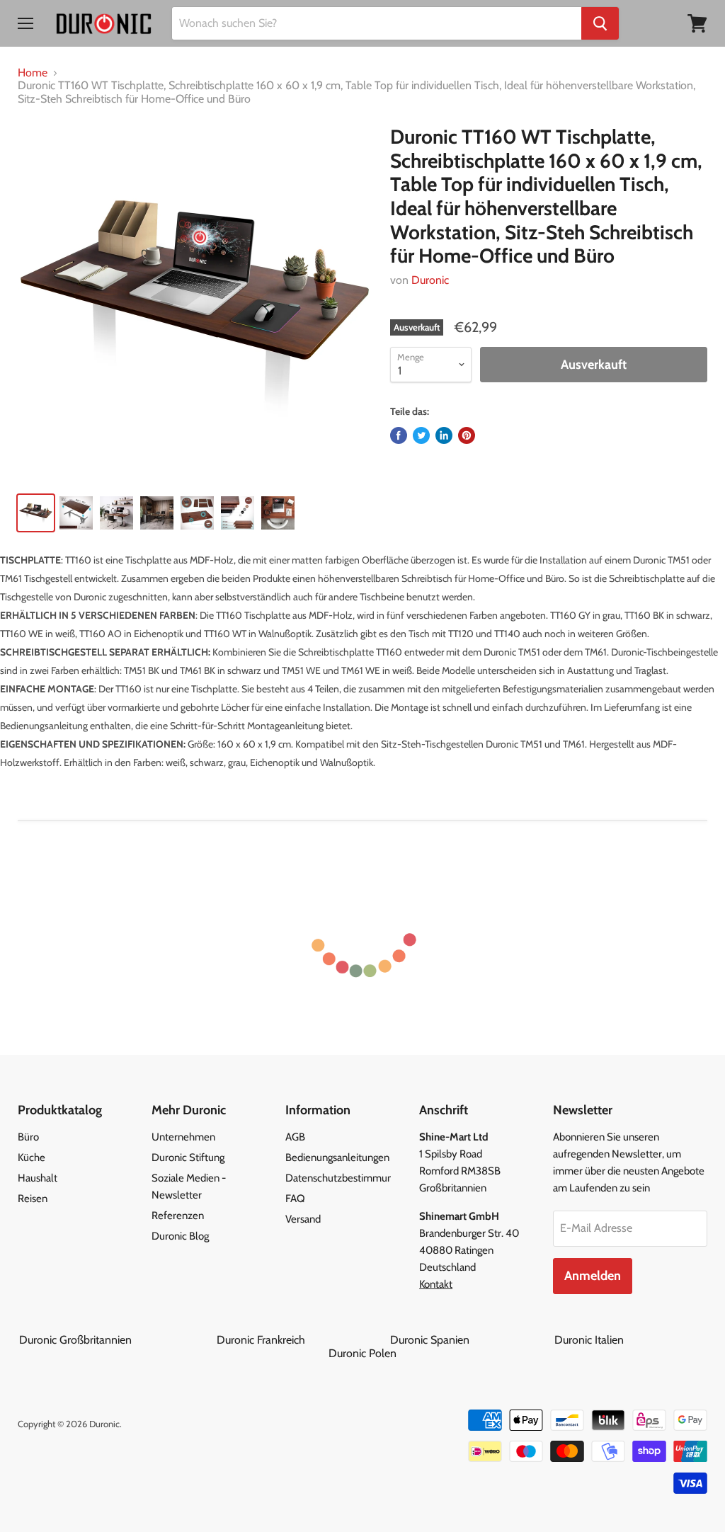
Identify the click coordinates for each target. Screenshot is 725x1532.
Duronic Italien (630, 1340)
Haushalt (37, 1178)
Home (32, 73)
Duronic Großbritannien (116, 1340)
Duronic (430, 280)
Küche (31, 1157)
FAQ (295, 1198)
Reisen (32, 1198)
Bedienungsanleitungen (337, 1157)
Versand (303, 1219)
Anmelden (592, 1276)
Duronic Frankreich (302, 1340)
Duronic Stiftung (188, 1157)
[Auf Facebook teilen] (398, 435)
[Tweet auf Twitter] (421, 435)
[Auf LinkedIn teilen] (443, 435)
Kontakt (435, 1284)
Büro (28, 1137)
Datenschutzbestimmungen (347, 1178)
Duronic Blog (180, 1236)
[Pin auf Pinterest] (466, 435)
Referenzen (178, 1215)
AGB (295, 1137)
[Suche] (600, 23)
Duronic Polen (362, 1353)
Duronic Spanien (471, 1340)
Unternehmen (183, 1137)
